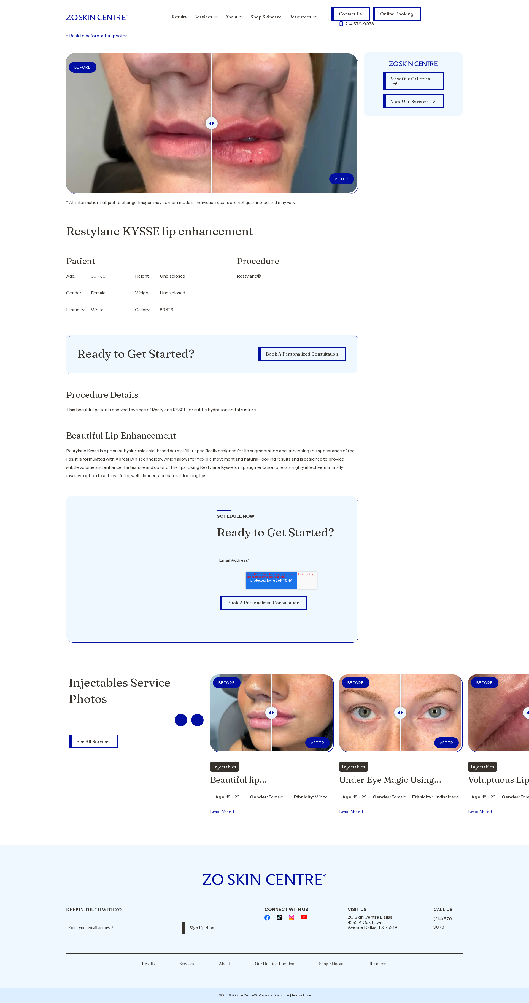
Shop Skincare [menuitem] (266, 17)
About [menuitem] (231, 17)
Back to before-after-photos (97, 35)
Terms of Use (301, 995)
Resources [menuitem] (300, 17)
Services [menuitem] (203, 17)
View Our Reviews (409, 101)
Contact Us (350, 14)
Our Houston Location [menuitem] (274, 963)
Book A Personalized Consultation (302, 354)
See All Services (93, 741)
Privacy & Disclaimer (274, 995)
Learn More (220, 811)
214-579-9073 (359, 23)
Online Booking (396, 14)
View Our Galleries (410, 79)
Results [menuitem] (179, 17)
